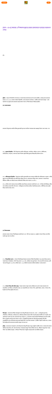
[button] (4, 3)
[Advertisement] (27, 16)
